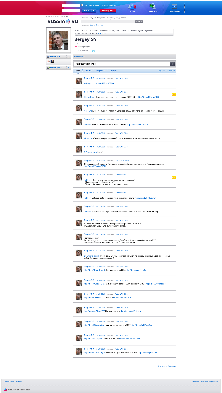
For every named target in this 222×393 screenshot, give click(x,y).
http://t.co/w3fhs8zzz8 (156, 284)
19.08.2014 (101, 92)
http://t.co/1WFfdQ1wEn (145, 198)
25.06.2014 (101, 34)
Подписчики (56, 68)
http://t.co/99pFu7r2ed (147, 352)
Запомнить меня (92, 5)
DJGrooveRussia (91, 256)
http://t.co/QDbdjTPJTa (94, 284)
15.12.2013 (101, 175)
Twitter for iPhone (121, 175)
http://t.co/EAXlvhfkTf (93, 297)
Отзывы (88, 71)
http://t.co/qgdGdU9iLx (131, 311)
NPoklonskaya (90, 152)
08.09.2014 (101, 78)
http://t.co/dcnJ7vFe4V (136, 270)
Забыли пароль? (108, 5)
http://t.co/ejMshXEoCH (137, 124)
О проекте (195, 381)
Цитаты (113, 71)
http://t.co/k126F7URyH (94, 352)
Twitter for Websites (122, 160)
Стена (77, 71)
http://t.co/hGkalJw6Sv (94, 325)
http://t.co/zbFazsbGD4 (148, 97)
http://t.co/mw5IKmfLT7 (94, 311)
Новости (19, 381)
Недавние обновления (166, 71)
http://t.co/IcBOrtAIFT (122, 297)
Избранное (101, 71)
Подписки (55, 57)
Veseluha (88, 111)
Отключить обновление (167, 366)
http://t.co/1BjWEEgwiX (94, 270)
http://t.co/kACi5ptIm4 (93, 339)
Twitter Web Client (121, 78)
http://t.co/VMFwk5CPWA (103, 83)
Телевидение (9, 381)
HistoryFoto (89, 97)
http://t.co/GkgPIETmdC (130, 339)
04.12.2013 (101, 206)
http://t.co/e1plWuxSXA (141, 325)
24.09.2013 (101, 266)
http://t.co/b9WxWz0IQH (95, 166)
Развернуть (79, 57)
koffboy (87, 83)
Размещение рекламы (209, 381)
